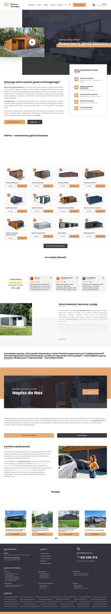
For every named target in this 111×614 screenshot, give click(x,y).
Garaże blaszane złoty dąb (12, 578)
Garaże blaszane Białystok (45, 599)
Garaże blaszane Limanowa (50, 606)
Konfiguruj (21, 186)
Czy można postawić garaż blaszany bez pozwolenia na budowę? (40, 530)
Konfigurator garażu (45, 556)
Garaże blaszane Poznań (70, 596)
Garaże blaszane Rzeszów (11, 601)
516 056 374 (102, 5)
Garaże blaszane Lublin (10, 599)
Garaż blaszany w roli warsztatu (94, 530)
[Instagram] (69, 5)
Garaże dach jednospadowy (81, 573)
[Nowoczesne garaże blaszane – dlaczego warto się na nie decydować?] (68, 519)
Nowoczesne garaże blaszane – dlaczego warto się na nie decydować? (68, 530)
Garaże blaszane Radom (26, 601)
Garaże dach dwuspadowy (81, 575)
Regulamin (43, 561)
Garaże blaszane (44, 553)
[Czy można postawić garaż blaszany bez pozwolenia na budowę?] (42, 519)
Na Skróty (43, 549)
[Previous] (6, 519)
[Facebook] (65, 5)
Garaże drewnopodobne (11, 573)
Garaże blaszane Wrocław (42, 596)
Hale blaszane (43, 585)
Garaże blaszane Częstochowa (98, 599)
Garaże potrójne (43, 576)
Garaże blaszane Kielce (71, 601)
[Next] (104, 519)
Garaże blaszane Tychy (83, 606)
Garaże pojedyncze (44, 573)
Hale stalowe (42, 588)
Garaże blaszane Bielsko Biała (12, 604)
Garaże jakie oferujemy (12, 568)
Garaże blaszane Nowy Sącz (67, 606)
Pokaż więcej (62, 339)
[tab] (29, 435)
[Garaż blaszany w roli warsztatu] (95, 519)
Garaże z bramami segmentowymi (14, 585)
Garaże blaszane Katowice (63, 599)
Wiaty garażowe (78, 586)
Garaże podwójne (44, 575)
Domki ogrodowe (78, 585)
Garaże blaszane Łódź (57, 596)
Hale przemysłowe (44, 586)
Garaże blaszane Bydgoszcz (27, 599)
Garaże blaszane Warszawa (11, 596)
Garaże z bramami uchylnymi (13, 586)
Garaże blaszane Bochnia (100, 604)
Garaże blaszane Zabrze (100, 601)
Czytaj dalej (15, 534)
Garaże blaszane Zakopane (99, 606)
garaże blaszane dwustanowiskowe (21, 470)
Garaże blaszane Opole (83, 604)
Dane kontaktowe (10, 549)
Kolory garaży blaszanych (12, 579)
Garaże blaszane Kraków (27, 596)
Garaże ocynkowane (10, 580)
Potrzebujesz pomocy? (85, 553)
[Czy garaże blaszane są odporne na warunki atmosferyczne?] (15, 519)
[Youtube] (32, 42)
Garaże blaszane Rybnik (66, 604)
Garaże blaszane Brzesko (11, 606)
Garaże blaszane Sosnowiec (55, 601)
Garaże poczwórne (44, 578)
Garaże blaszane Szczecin (100, 596)
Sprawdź (10, 186)
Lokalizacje (8, 593)
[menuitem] (31, 5)
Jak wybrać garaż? (45, 558)
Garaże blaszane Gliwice (85, 601)
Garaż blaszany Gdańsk (85, 596)
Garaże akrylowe (9, 575)
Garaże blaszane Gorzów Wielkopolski (30, 606)
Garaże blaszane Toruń (40, 601)
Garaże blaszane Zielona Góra (48, 604)
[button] (105, 283)
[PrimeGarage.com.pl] (12, 5)
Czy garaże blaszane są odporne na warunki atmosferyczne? (15, 530)
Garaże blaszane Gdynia (80, 599)
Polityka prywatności (45, 563)
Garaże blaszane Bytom (30, 604)
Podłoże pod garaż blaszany (81, 588)
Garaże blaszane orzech (11, 576)
